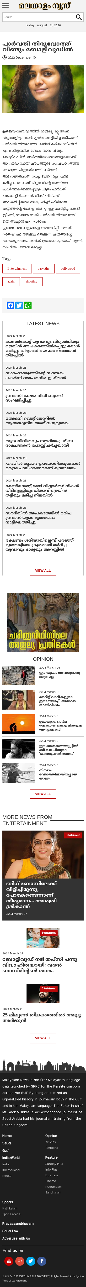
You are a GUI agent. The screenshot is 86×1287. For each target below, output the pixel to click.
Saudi (6, 1143)
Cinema (50, 1181)
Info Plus (51, 1170)
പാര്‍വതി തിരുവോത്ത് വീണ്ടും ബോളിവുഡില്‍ (37, 47)
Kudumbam (53, 1187)
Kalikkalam (9, 1209)
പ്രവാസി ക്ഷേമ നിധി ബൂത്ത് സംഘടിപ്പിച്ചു (34, 398)
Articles (50, 1142)
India (5, 1165)
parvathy (43, 269)
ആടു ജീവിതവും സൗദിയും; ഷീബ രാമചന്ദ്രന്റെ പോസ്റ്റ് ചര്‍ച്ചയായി (39, 443)
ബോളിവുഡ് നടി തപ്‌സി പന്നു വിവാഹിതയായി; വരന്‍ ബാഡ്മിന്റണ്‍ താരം (39, 965)
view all (43, 570)
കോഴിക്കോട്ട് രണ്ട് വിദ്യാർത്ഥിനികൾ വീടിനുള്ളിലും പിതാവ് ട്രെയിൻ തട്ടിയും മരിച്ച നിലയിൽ (42, 491)
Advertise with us (16, 1238)
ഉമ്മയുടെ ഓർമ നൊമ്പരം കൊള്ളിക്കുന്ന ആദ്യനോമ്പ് (60, 726)
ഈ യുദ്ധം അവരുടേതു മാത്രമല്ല (59, 675)
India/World (11, 1158)
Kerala (6, 1176)
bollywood (68, 269)
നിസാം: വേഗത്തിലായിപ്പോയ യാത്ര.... (58, 775)
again (11, 282)
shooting (31, 282)
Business (51, 1175)
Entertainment (17, 269)
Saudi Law (10, 1231)
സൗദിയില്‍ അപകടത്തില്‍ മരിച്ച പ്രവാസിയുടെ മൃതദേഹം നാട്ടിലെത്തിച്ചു (38, 518)
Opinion (51, 1136)
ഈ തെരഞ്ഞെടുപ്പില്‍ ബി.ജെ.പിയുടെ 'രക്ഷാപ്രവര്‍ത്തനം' (58, 750)
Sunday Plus (54, 1164)
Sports (7, 1202)
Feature (51, 1158)
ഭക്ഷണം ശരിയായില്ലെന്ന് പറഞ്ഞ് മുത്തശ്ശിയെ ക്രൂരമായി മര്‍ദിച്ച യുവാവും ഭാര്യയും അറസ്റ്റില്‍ (39, 545)
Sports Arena (11, 1214)
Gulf (5, 1151)
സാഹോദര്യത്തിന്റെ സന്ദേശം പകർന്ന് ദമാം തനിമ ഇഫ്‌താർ (36, 375)
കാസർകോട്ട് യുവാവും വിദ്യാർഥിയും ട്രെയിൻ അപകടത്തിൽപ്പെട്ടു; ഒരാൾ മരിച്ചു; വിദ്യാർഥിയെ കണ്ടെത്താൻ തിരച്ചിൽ (42, 349)
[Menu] (5, 6)
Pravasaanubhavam (18, 1224)
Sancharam (53, 1193)
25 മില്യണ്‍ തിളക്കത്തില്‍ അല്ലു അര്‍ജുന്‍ (41, 1018)
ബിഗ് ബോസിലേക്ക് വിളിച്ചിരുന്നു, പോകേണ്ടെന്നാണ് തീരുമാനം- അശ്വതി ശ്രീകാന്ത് (31, 895)
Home (7, 1136)
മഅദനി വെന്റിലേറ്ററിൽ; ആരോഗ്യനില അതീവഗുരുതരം (37, 421)
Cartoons (51, 1148)
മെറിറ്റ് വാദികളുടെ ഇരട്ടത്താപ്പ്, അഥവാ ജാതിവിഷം (57, 701)
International (11, 1170)
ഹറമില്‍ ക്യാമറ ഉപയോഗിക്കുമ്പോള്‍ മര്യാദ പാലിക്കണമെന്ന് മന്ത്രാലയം (43, 466)
